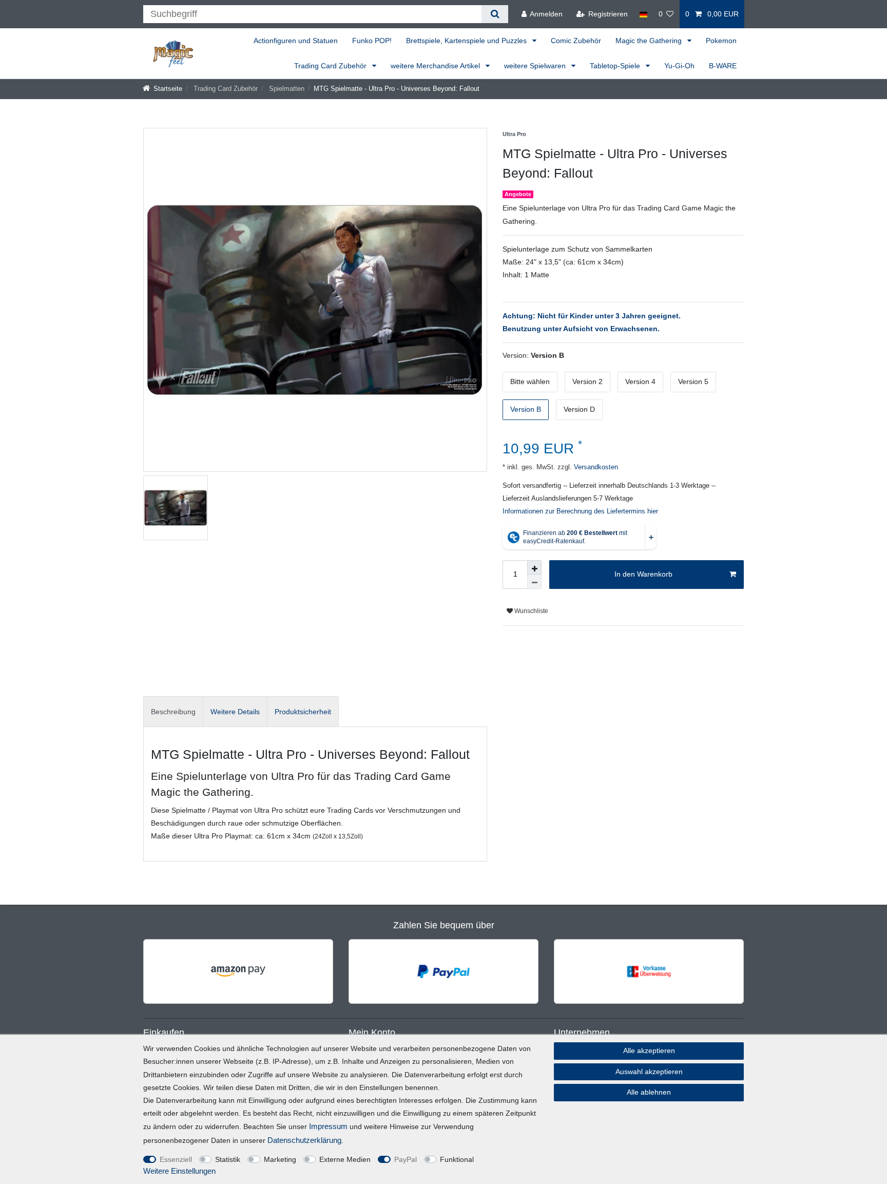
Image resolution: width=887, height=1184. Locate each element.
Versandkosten (595, 467)
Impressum (328, 1126)
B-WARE (723, 66)
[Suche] (494, 14)
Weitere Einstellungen (179, 1171)
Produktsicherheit (303, 712)
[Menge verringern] (534, 582)
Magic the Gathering (649, 40)
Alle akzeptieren (649, 1050)
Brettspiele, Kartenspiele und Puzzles (467, 40)
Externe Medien (345, 1159)
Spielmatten (285, 88)
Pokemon (721, 40)
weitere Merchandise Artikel (436, 66)
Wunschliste (530, 611)
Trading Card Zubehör (331, 66)
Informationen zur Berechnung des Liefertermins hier (580, 511)
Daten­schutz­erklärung (304, 1140)
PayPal (405, 1159)
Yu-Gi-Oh (679, 66)
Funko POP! (372, 40)
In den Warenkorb (643, 574)
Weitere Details (235, 712)
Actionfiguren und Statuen (296, 40)
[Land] (642, 14)
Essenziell (176, 1159)
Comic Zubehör (576, 40)
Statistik (227, 1159)
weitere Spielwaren (536, 66)
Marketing (280, 1159)
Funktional (457, 1159)
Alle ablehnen (649, 1092)
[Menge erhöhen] (534, 567)
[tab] (173, 711)
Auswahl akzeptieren (649, 1071)
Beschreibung (173, 712)
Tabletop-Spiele (616, 66)
